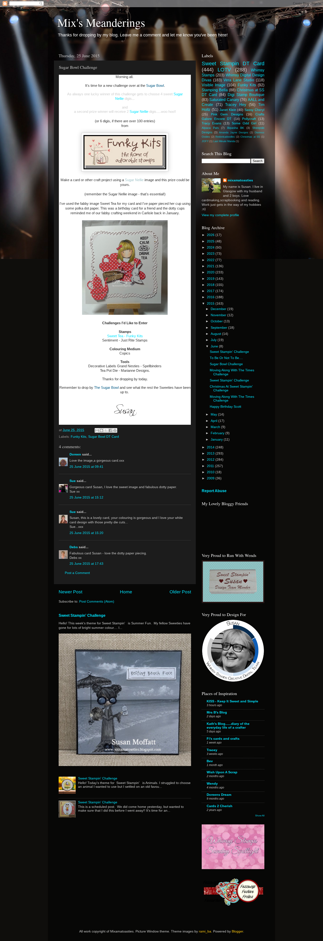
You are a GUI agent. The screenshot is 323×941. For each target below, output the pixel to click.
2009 (211, 478)
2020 (211, 272)
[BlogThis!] (101, 430)
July (214, 340)
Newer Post (70, 591)
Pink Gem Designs (227, 114)
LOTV (224, 70)
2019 (211, 278)
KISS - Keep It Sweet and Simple (232, 701)
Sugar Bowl (155, 86)
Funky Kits (78, 436)
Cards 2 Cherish (219, 806)
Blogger (237, 931)
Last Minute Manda (224, 141)
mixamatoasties (240, 180)
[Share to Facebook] (110, 430)
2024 (211, 247)
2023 (211, 253)
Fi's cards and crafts (223, 738)
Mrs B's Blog (217, 712)
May (214, 414)
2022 (211, 260)
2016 (211, 297)
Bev (210, 761)
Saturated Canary (224, 99)
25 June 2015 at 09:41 (86, 466)
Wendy (212, 783)
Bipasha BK (235, 128)
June (215, 346)
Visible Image (213, 85)
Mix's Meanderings (101, 22)
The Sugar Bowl (106, 388)
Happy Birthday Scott (225, 406)
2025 (211, 241)
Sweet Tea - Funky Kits (125, 336)
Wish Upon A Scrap (222, 772)
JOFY (205, 141)
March (216, 427)
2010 (211, 472)
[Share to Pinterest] (115, 430)
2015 (211, 303)
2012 (211, 459)
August (216, 334)
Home (126, 591)
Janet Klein (227, 110)
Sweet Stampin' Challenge (82, 615)
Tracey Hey (235, 104)
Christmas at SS (250, 136)
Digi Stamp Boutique (246, 94)
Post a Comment (77, 573)
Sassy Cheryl (254, 110)
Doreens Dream (219, 795)
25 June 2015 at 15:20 (86, 533)
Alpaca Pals (210, 128)
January (217, 439)
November (219, 315)
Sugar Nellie (139, 112)
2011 (211, 466)
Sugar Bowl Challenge (226, 364)
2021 (211, 266)
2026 (211, 235)
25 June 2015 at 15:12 (86, 497)
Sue (73, 481)
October (217, 321)
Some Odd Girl (244, 123)
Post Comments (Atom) (96, 601)
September (219, 327)
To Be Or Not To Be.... (226, 358)
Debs (74, 547)
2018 (211, 285)
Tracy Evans (211, 123)
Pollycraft (249, 119)
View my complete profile (220, 215)
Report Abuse (214, 491)
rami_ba (205, 931)
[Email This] (97, 430)
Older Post (180, 591)
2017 (211, 291)
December (219, 309)
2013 (211, 453)
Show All (259, 815)
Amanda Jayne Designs (233, 132)
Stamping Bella (215, 90)
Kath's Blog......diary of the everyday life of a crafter (228, 725)
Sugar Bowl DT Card (103, 436)
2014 (211, 447)
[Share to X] (106, 430)
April (214, 421)
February (218, 433)
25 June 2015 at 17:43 (86, 563)
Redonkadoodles (225, 136)
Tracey (212, 750)
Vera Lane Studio (238, 80)
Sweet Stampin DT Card (233, 63)
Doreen (75, 454)
